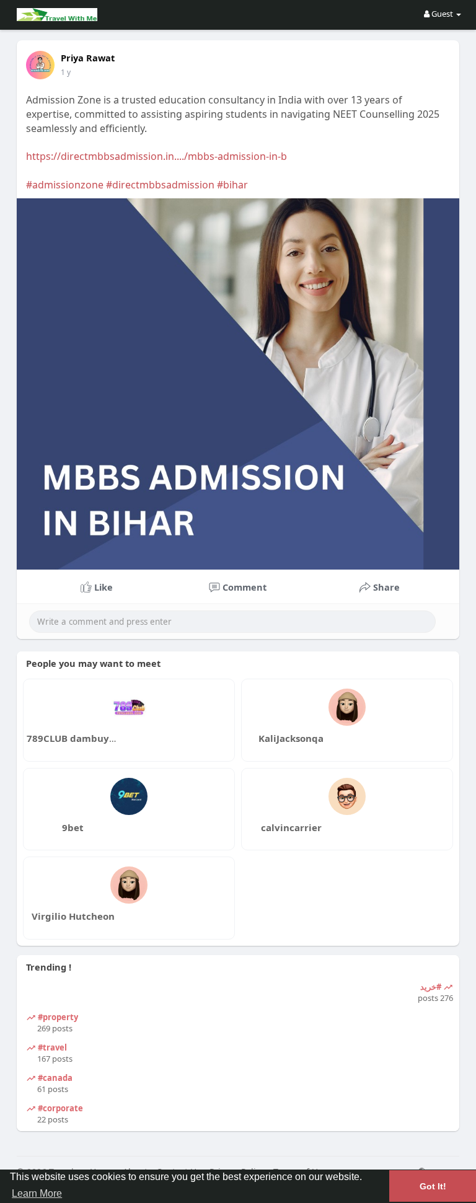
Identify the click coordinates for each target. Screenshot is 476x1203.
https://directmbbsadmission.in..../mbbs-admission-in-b (156, 156)
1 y (66, 72)
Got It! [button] (433, 1186)
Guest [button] (442, 13)
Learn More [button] (37, 1193)
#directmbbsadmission (160, 185)
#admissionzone (65, 185)
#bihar (232, 185)
